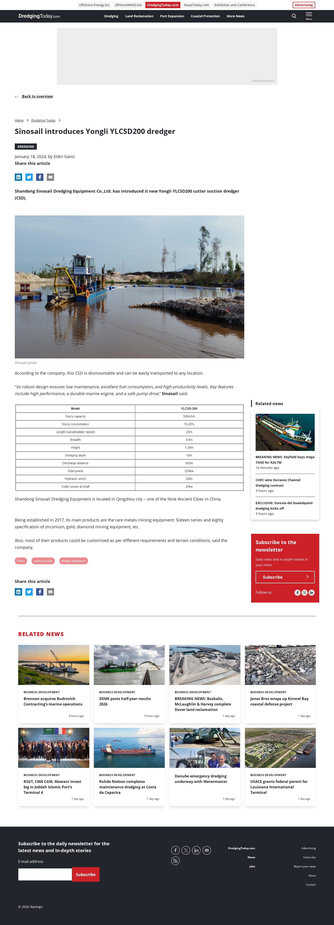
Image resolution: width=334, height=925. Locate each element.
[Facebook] (297, 592)
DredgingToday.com (163, 5)
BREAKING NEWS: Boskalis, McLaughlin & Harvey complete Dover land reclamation (203, 704)
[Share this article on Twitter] (29, 177)
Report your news (305, 866)
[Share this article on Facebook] (39, 177)
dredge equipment (73, 561)
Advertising (304, 5)
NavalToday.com (196, 5)
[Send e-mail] (206, 850)
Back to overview (37, 96)
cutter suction (43, 561)
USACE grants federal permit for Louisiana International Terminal (279, 787)
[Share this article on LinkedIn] (18, 177)
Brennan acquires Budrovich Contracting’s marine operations (53, 701)
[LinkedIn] (312, 592)
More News (235, 16)
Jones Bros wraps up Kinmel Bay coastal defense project (279, 701)
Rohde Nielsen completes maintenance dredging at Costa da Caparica (127, 787)
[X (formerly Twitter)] (305, 592)
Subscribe (273, 577)
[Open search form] (294, 16)
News (251, 857)
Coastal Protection (205, 16)
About (312, 875)
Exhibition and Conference (234, 5)
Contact (311, 885)
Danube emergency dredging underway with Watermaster (201, 779)
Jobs (252, 866)
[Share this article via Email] (50, 177)
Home (19, 120)
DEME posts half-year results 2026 (125, 701)
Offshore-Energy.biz (94, 5)
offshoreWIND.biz (128, 5)
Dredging (111, 16)
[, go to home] (39, 16)
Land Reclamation (139, 16)
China (21, 561)
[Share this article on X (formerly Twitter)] (29, 591)
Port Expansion (172, 16)
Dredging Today (43, 120)
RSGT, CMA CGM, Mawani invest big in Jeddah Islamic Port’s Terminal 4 (52, 787)
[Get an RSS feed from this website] (175, 860)
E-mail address (30, 861)
